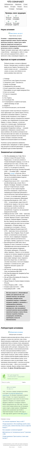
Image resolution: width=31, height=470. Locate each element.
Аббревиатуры (9, 4)
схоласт (12, 173)
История (12, 6)
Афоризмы (18, 4)
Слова (25, 4)
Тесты (25, 6)
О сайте (20, 447)
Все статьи (11, 447)
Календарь (19, 9)
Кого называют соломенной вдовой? (12, 429)
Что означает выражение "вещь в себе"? (14, 421)
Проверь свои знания (16, 376)
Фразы (6, 6)
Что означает (15, 1)
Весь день (24, 413)
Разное (20, 6)
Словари (11, 9)
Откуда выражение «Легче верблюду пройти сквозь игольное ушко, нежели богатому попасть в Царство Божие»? (17, 425)
